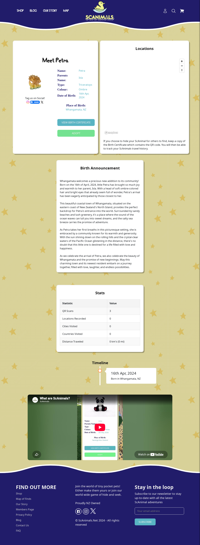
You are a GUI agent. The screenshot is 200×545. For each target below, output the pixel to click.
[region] (144, 96)
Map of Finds (23, 499)
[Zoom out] (182, 66)
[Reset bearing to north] (182, 70)
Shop (20, 11)
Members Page (25, 509)
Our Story (22, 504)
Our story (50, 11)
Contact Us (22, 525)
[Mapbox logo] (111, 132)
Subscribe (145, 522)
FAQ (18, 530)
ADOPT (76, 133)
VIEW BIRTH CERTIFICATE (76, 122)
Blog (33, 11)
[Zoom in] (182, 61)
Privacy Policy (24, 514)
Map (66, 11)
